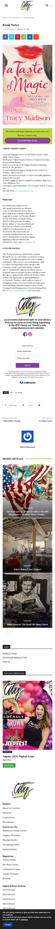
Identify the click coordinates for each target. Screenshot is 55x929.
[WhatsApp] (23, 37)
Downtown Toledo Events (14, 830)
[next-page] (8, 632)
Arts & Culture (14, 17)
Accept (7, 925)
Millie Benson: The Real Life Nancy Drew (27, 624)
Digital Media (7, 760)
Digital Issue (7, 752)
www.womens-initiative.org (17, 290)
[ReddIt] (36, 37)
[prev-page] (4, 632)
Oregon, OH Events (11, 835)
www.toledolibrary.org (24, 191)
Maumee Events (10, 840)
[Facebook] (5, 37)
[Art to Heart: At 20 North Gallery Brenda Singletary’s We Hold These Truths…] (27, 490)
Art (11, 392)
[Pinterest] (17, 37)
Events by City (10, 826)
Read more (9, 765)
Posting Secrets (45, 421)
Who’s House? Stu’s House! (27, 569)
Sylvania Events (10, 849)
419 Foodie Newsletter (15, 657)
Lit (22, 17)
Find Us (6, 661)
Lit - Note (18, 392)
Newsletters (10, 653)
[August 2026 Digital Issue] (27, 716)
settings (24, 919)
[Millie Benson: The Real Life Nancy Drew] (27, 600)
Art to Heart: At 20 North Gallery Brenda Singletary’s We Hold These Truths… (27, 513)
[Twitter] (11, 37)
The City (27, 566)
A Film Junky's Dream (11, 421)
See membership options (27, 140)
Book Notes (29, 17)
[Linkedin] (30, 37)
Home (5, 17)
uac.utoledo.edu (29, 242)
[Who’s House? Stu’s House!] (27, 545)
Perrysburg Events (11, 844)
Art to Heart (27, 508)
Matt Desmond (10, 29)
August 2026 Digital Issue (18, 756)
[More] (39, 405)
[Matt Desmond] (27, 437)
